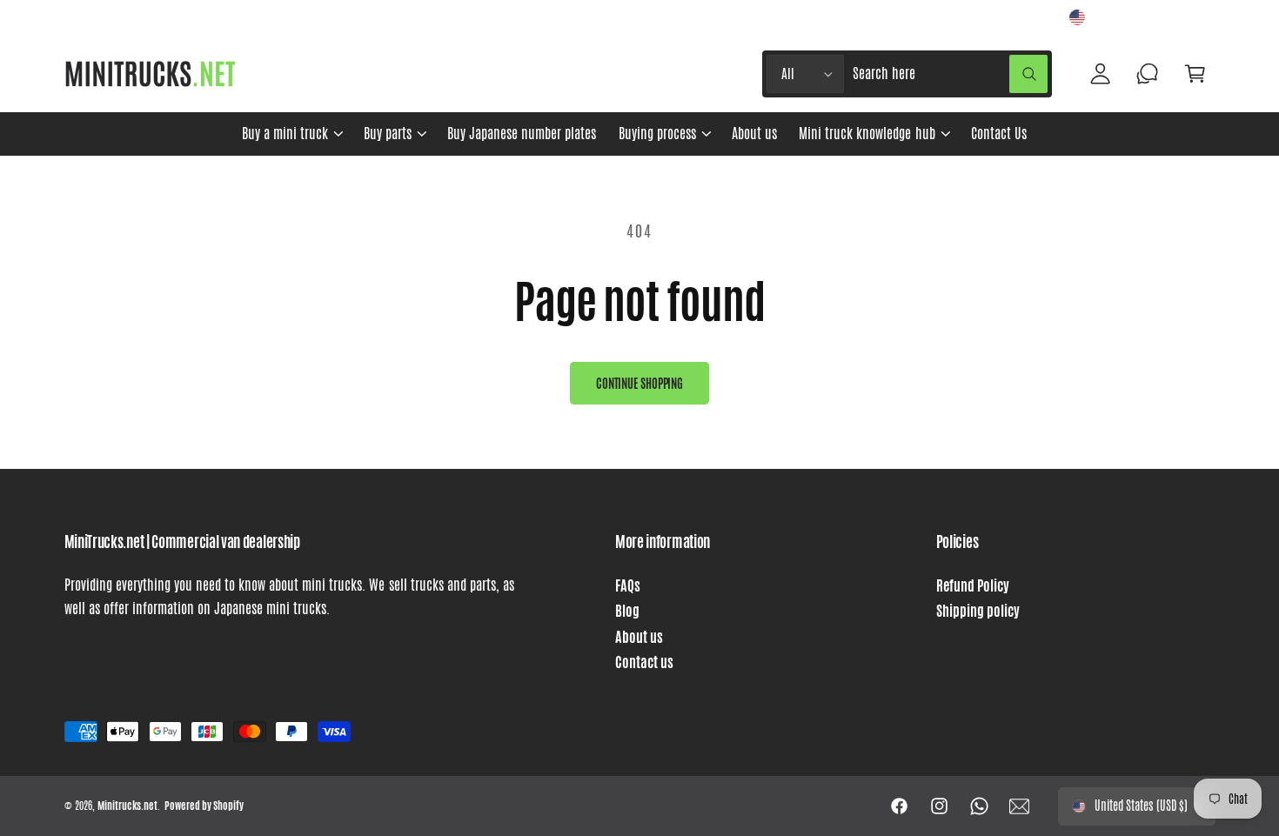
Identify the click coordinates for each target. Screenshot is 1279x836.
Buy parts (388, 134)
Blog (627, 611)
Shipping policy (978, 611)
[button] (291, 134)
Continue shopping (639, 383)
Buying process (657, 134)
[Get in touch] (1148, 74)
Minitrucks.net (127, 805)
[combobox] (950, 74)
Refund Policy (972, 586)
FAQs (627, 586)
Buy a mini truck (285, 134)
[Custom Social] (1020, 806)
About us (639, 637)
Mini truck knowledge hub (866, 134)
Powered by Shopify (204, 805)
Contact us (644, 662)
